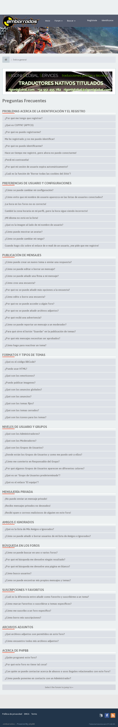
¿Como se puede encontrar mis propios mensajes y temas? (38, 580)
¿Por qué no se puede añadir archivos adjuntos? (32, 310)
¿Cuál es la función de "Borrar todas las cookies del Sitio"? (38, 173)
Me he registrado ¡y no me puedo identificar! (30, 139)
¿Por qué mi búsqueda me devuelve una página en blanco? (37, 566)
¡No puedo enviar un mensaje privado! (26, 498)
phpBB (32, 724)
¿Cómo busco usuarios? (18, 573)
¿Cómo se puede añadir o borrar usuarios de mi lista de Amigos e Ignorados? (48, 536)
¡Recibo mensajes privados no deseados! (28, 505)
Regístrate (92, 20)
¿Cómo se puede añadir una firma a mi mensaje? (32, 276)
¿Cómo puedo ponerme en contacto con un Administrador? (38, 678)
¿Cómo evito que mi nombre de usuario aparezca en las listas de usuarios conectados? (54, 197)
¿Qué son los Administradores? (22, 433)
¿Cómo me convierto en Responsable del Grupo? (32, 461)
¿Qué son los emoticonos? (20, 375)
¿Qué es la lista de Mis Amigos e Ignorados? (29, 529)
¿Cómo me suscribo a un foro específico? (28, 610)
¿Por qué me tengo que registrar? (24, 118)
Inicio (47, 20)
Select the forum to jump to (58, 687)
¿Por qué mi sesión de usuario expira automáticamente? (36, 166)
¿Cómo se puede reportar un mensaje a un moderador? (36, 324)
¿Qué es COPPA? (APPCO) (19, 125)
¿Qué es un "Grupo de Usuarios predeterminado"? (32, 475)
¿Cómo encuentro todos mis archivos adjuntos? (32, 641)
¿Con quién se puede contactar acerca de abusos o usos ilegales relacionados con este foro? (57, 671)
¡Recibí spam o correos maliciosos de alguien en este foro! (38, 512)
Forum (58, 20)
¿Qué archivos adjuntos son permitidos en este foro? (35, 634)
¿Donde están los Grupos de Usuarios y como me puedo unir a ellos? (43, 454)
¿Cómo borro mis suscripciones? (23, 617)
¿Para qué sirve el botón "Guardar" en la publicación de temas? (40, 331)
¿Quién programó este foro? (21, 657)
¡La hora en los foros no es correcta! (25, 204)
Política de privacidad (12, 714)
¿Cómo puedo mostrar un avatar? (24, 231)
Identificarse (107, 20)
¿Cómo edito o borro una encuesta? (25, 296)
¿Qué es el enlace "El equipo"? (22, 482)
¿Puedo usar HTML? (16, 368)
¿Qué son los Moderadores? (20, 440)
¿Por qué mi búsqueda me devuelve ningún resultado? (35, 559)
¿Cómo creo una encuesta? (20, 283)
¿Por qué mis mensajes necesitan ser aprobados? (32, 338)
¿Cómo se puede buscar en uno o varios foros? (31, 552)
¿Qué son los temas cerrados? (22, 410)
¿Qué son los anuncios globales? (23, 389)
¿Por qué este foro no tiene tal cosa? (26, 664)
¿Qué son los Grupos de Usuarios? (24, 447)
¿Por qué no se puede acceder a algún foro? (29, 303)
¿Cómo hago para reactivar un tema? (25, 345)
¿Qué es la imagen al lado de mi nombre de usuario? (34, 224)
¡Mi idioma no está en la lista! (21, 217)
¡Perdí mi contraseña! (17, 159)
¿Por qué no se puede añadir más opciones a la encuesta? (37, 289)
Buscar (70, 20)
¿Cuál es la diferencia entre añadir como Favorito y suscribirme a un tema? (47, 596)
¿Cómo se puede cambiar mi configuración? (29, 190)
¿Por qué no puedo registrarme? (23, 132)
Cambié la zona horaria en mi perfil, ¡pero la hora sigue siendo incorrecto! (46, 211)
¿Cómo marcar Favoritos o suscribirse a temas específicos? (38, 603)
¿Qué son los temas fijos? (19, 403)
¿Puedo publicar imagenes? (20, 382)
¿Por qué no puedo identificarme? (24, 146)
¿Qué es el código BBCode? (20, 361)
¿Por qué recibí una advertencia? (23, 317)
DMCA (26, 714)
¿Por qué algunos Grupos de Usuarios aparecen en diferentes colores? (45, 468)
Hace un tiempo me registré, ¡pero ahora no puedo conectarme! (41, 152)
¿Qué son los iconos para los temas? (25, 417)
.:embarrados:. (9, 724)
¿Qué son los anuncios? (18, 396)
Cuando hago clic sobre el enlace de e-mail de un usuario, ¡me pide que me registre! (52, 245)
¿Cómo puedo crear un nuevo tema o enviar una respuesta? (38, 262)
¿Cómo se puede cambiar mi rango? (25, 238)
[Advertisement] (59, 7)
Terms (34, 714)
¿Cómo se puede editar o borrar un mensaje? (30, 269)
